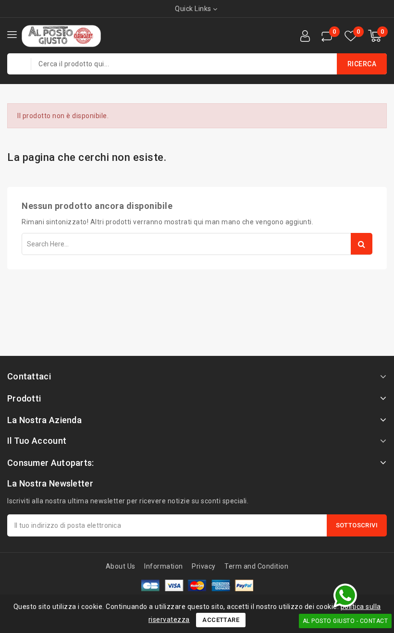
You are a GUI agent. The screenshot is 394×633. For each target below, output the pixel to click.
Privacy (204, 566)
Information (163, 566)
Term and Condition (256, 566)
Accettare (220, 619)
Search (361, 244)
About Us (120, 566)
